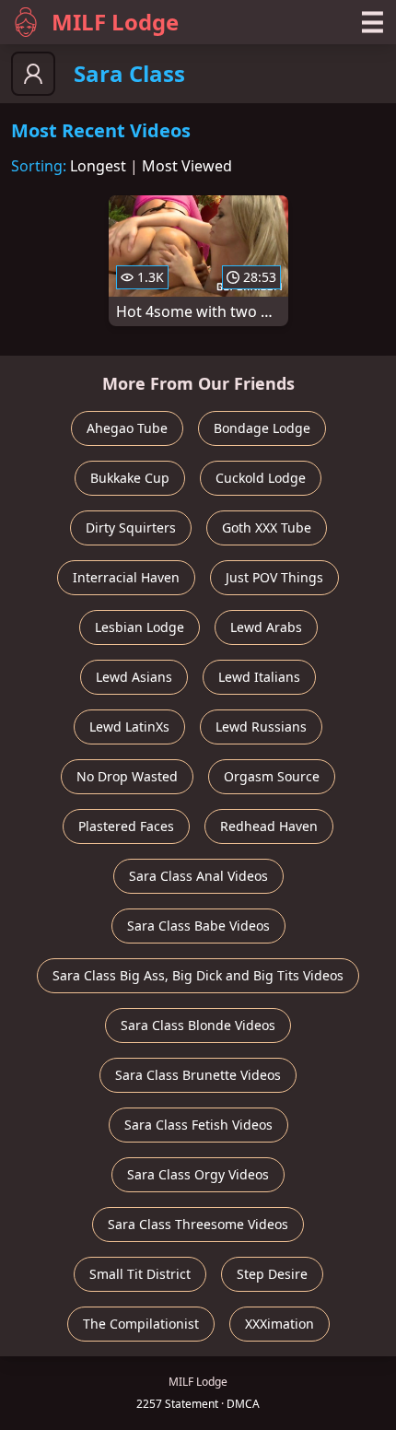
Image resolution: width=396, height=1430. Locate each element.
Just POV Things (274, 577)
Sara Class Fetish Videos (198, 1124)
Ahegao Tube (127, 428)
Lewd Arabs (266, 627)
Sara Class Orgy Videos (198, 1174)
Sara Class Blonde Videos (198, 1025)
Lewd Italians (259, 677)
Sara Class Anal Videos (198, 876)
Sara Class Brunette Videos (198, 1075)
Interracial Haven (126, 577)
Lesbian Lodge (139, 627)
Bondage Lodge (262, 428)
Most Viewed (187, 166)
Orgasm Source (272, 776)
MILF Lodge (115, 21)
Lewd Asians (134, 677)
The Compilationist (141, 1323)
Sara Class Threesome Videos (198, 1224)
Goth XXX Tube (266, 527)
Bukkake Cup (129, 477)
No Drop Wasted (127, 776)
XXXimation (279, 1323)
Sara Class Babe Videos (198, 925)
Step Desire (272, 1274)
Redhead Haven (269, 826)
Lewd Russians (261, 726)
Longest (98, 166)
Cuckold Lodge (260, 477)
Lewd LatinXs (129, 726)
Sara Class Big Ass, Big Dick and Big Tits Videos (198, 975)
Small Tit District (140, 1274)
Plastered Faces (126, 826)
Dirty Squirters (131, 527)
